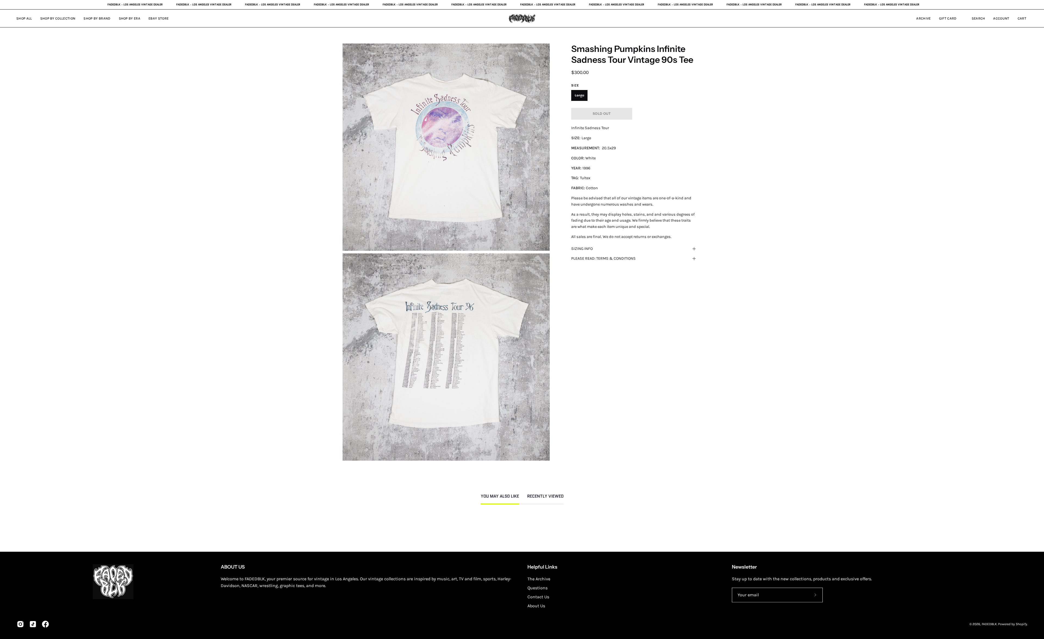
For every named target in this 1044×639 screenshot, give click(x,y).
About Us (536, 605)
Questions (537, 587)
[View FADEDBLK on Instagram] (20, 624)
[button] (130, 18)
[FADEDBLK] (522, 18)
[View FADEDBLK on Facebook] (45, 624)
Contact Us (538, 596)
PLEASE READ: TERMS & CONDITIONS (603, 258)
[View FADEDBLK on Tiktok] (33, 624)
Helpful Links (542, 567)
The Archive (538, 578)
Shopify (1021, 624)
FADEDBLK (989, 624)
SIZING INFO (582, 248)
